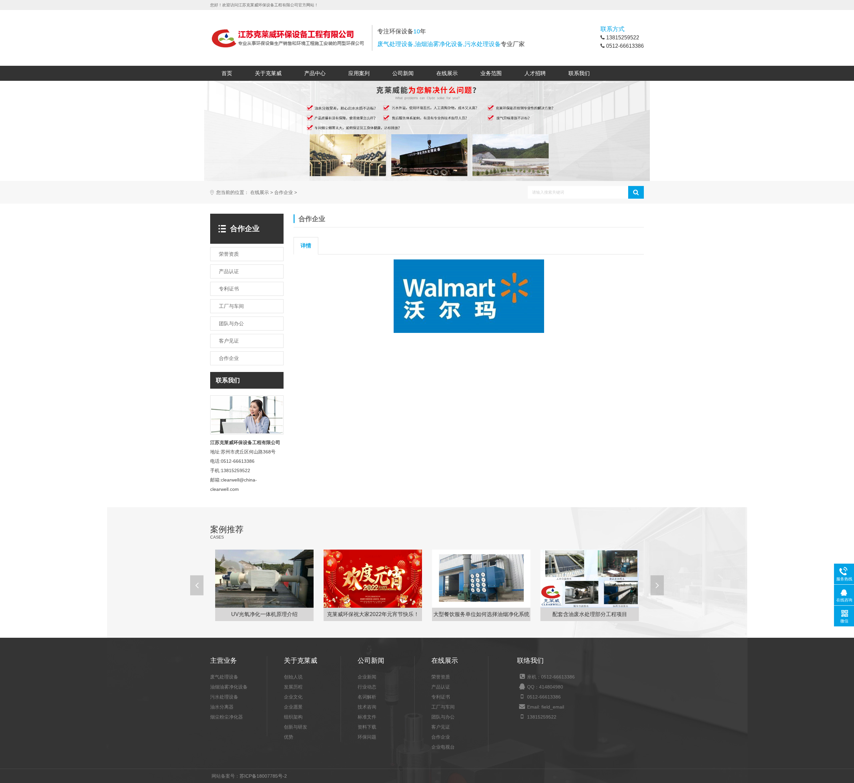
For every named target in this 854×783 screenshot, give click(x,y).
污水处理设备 (224, 697)
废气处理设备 (224, 676)
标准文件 (367, 717)
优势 (288, 737)
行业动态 (367, 687)
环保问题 (367, 737)
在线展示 (447, 73)
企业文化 (293, 697)
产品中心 (315, 73)
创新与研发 (295, 727)
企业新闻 (367, 676)
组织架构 (293, 717)
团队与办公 (443, 717)
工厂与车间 (443, 707)
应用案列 (359, 73)
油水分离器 (222, 707)
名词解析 (367, 697)
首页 (227, 73)
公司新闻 (403, 73)
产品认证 (440, 687)
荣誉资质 (440, 676)
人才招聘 (535, 73)
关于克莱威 (268, 73)
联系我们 (579, 73)
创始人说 (293, 676)
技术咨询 (367, 707)
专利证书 (440, 697)
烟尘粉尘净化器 (226, 717)
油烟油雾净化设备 (229, 687)
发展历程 (293, 687)
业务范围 (491, 73)
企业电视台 (443, 747)
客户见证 (440, 727)
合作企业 (283, 192)
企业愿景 (293, 707)
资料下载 (367, 727)
